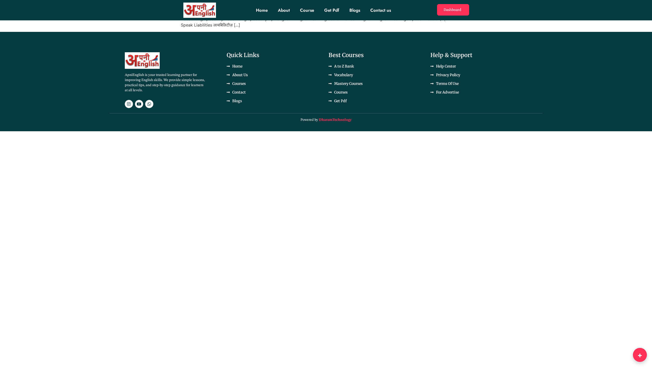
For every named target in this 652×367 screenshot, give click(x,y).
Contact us (380, 10)
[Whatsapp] (149, 104)
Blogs (354, 10)
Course (307, 10)
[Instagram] (129, 104)
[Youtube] (139, 104)
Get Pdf (331, 10)
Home (262, 10)
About (284, 10)
